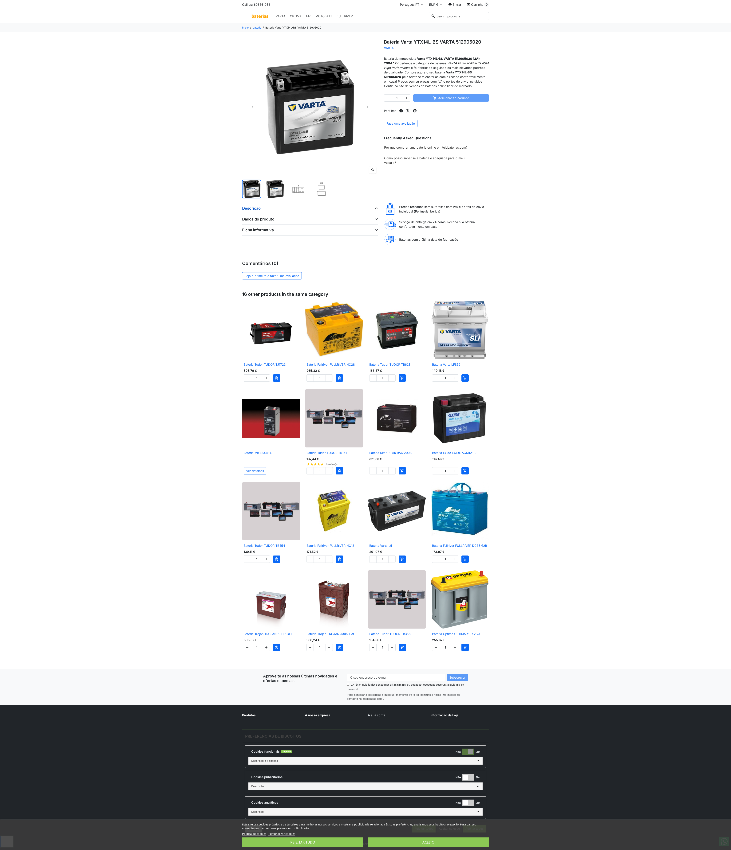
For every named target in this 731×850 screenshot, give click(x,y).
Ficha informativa (258, 230)
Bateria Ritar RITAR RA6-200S (390, 453)
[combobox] (459, 16)
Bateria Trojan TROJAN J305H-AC (330, 634)
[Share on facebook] (401, 111)
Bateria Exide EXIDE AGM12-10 (454, 453)
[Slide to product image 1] (251, 189)
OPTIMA (296, 16)
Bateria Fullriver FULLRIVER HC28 (330, 364)
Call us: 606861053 (256, 4)
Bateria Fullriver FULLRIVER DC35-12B (459, 546)
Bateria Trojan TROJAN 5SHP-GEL (268, 634)
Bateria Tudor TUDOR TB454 (264, 546)
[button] (365, 761)
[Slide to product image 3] (298, 189)
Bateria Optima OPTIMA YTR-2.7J (456, 634)
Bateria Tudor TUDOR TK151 (326, 453)
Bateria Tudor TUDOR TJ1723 (265, 364)
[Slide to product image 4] (321, 189)
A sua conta (376, 715)
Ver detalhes (255, 471)
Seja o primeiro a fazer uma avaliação (272, 276)
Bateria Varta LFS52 (446, 364)
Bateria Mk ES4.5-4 (257, 453)
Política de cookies (254, 834)
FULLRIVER (345, 16)
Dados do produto (258, 219)
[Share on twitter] (408, 111)
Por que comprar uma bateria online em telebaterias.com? (426, 147)
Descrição (251, 208)
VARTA (280, 16)
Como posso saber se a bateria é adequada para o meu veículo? (424, 160)
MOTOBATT (323, 16)
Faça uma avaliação (400, 123)
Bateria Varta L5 (380, 546)
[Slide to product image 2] (275, 189)
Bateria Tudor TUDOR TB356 (390, 634)
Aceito (428, 842)
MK (308, 16)
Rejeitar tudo (302, 842)
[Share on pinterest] (415, 111)
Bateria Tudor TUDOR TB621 (389, 364)
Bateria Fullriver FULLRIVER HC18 (330, 546)
